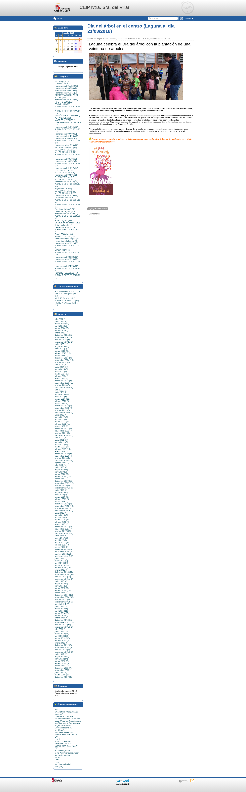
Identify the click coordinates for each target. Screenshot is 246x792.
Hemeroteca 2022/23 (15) (66, 257)
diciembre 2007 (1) (63, 677)
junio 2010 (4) (61, 672)
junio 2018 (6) (61, 513)
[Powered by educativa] (57, 780)
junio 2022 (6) (61, 415)
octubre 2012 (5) (62, 650)
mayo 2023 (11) (62, 394)
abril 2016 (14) (61, 563)
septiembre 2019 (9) (64, 488)
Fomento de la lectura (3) (66, 241)
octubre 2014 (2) (62, 599)
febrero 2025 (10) (63, 353)
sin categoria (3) (62, 81)
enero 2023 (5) (61, 403)
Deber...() (58, 761)
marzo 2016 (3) (62, 565)
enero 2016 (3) (61, 570)
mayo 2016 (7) (61, 561)
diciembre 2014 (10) (64, 595)
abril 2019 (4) (61, 494)
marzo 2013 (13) (62, 638)
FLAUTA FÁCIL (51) (63, 84)
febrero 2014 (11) (62, 615)
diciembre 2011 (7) (63, 668)
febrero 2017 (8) (62, 545)
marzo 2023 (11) (62, 399)
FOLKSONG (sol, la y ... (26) (67, 291)
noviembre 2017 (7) (63, 529)
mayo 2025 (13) (62, 346)
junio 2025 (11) (61, 344)
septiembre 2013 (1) (64, 627)
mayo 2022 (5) (61, 417)
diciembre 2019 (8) (63, 481)
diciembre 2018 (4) (63, 504)
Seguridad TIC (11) (63, 188)
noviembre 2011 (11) (64, 670)
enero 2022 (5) (61, 426)
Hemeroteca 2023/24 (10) (66, 259)
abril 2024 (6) (61, 371)
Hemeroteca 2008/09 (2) (66, 88)
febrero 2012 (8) (62, 663)
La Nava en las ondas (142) (67, 223)
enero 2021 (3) (61, 451)
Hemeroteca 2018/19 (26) (66, 195)
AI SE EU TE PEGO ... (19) (67, 300)
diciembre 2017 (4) (63, 526)
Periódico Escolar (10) (65, 236)
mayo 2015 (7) (61, 583)
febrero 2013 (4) (62, 640)
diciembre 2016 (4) (63, 549)
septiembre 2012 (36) (64, 652)
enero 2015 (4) (61, 593)
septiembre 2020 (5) (64, 460)
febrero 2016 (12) (63, 567)
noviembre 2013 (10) (64, 622)
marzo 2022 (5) (62, 422)
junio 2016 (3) (61, 558)
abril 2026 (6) (61, 326)
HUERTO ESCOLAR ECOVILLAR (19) (64, 103)
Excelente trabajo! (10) (65, 209)
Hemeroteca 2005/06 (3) (66, 159)
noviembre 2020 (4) (63, 456)
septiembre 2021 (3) (64, 435)
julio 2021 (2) (60, 437)
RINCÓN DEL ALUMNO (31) (67, 115)
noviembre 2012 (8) (63, 647)
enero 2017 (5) (61, 547)
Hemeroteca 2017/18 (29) (66, 182)
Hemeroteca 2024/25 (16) (66, 266)
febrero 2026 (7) (62, 330)
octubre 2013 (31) (63, 624)
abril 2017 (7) (61, 540)
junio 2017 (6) (61, 536)
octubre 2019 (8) (62, 485)
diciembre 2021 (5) (63, 428)
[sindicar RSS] (192, 780)
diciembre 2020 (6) (63, 453)
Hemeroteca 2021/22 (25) (66, 243)
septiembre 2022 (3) (64, 412)
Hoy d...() (63, 740)
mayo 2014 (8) (61, 608)
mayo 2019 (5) (61, 492)
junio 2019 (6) (61, 490)
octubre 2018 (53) (63, 508)
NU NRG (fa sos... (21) (65, 298)
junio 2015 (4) (61, 581)
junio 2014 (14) (61, 606)
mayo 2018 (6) (61, 515)
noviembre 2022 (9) (63, 408)
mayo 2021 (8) (61, 442)
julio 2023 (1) (60, 390)
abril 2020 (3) (61, 472)
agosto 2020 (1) (62, 463)
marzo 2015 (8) (62, 588)
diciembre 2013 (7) (63, 620)
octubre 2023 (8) (62, 385)
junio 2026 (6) (61, 321)
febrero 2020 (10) (63, 476)
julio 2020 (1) (60, 465)
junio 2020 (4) (61, 467)
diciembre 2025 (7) (63, 335)
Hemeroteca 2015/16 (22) (66, 145)
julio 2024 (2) (60, 365)
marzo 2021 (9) (62, 447)
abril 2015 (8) (61, 586)
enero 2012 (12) (62, 665)
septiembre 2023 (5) (64, 387)
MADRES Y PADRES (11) (66, 120)
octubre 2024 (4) (62, 362)
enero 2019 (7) (61, 501)
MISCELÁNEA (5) (62, 250)
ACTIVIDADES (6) (63, 118)
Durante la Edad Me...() (68, 721)
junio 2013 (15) (61, 631)
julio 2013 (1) (60, 629)
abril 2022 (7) (61, 419)
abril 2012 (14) (61, 659)
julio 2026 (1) (60, 319)
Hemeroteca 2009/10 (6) (66, 90)
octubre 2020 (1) (62, 458)
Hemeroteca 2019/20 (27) (66, 213)
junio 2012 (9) (61, 654)
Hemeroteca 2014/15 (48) (66, 136)
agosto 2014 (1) (62, 604)
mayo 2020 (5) (61, 469)
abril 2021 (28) (61, 444)
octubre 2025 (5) (62, 339)
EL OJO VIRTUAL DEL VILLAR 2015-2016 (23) (65, 151)
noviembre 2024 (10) (64, 360)
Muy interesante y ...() (64, 729)
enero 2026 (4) (61, 333)
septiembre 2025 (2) (64, 342)
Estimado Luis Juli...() (66, 746)
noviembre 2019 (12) (64, 483)
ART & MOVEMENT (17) (66, 147)
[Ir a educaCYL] (123, 784)
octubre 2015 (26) (63, 577)
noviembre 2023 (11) (64, 383)
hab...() (66, 711)
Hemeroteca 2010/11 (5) (66, 93)
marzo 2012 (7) (62, 661)
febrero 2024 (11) (62, 376)
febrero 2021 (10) (63, 449)
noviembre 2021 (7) (63, 431)
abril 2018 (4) (61, 517)
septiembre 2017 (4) (64, 533)
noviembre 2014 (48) (64, 597)
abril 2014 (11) (61, 611)
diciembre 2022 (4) (63, 406)
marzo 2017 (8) (62, 542)
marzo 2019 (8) (62, 497)
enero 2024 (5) (61, 378)
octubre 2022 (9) (62, 410)
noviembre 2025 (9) (63, 337)
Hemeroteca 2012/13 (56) (66, 99)
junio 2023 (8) (61, 392)
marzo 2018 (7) (62, 520)
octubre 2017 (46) (63, 531)
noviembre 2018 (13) (64, 506)
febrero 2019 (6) (62, 499)
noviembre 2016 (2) (63, 551)
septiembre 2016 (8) (64, 556)
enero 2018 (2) (61, 524)
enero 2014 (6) (61, 618)
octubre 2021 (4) (62, 433)
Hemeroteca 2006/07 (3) (66, 138)
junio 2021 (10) (61, 440)
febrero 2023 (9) (62, 401)
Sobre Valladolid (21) (64, 225)
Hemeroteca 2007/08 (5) (66, 134)
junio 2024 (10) (61, 367)
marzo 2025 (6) (62, 351)
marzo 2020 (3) (62, 474)
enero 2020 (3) (61, 479)
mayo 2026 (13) (62, 323)
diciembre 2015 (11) (64, 572)
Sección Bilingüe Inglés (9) (67, 239)
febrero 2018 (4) (62, 522)
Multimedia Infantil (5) (64, 198)
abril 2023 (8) (61, 396)
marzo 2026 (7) (62, 328)
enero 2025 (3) (61, 355)
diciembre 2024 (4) (63, 358)
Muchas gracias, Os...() (66, 734)
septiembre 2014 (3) (64, 602)
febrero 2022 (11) (62, 424)
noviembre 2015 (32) (64, 574)
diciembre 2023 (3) (63, 380)
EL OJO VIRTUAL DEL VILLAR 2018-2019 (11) (65, 192)
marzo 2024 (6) (62, 374)
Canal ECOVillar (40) (64, 234)
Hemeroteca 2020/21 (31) (66, 227)
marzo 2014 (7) (62, 613)
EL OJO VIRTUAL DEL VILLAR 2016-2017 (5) (65, 171)
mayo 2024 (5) (61, 369)
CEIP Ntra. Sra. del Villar (104, 7)
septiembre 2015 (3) (64, 579)
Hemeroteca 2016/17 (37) (66, 168)
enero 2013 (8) (61, 643)
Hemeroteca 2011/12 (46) (66, 86)
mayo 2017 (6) (61, 538)
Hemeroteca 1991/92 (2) (66, 161)
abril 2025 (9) (61, 349)
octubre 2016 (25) (63, 554)
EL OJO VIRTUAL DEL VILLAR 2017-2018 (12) (65, 178)
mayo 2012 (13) (62, 656)
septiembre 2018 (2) (64, 510)
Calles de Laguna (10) (65, 211)
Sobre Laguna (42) (63, 220)
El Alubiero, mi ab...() (67, 751)
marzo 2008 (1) (62, 675)
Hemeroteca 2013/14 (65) (66, 127)
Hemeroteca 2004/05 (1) (66, 175)
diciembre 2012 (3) (63, 645)
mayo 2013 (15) (62, 634)
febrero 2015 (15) (63, 590)
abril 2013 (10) (61, 636)
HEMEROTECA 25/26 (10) (66, 273)
